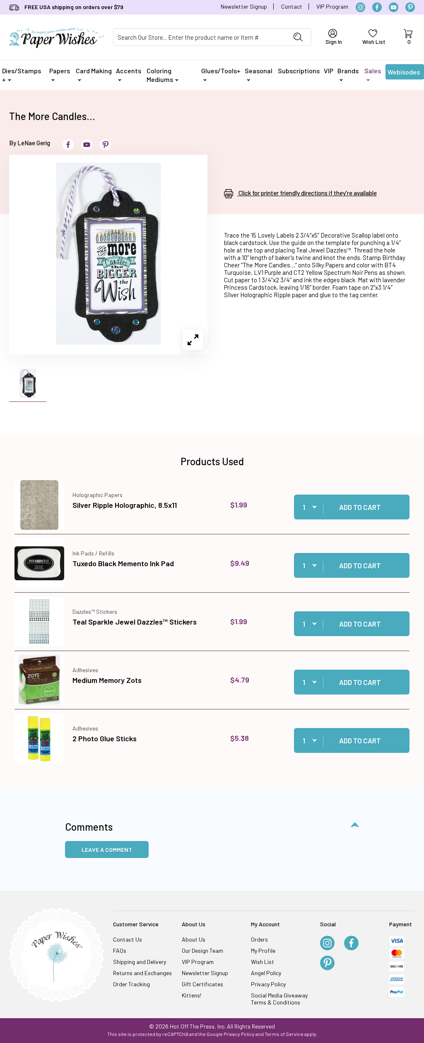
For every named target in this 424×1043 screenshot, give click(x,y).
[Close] (357, 388)
